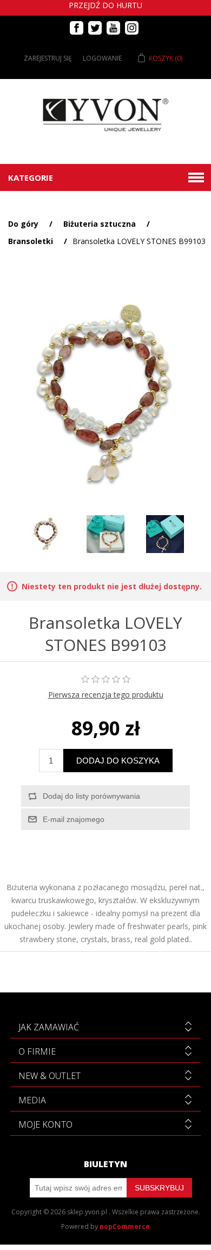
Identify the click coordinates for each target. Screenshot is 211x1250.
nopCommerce (125, 1226)
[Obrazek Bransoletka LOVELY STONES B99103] (46, 534)
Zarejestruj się (48, 58)
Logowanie (102, 58)
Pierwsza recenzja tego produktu (105, 694)
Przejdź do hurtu (105, 5)
